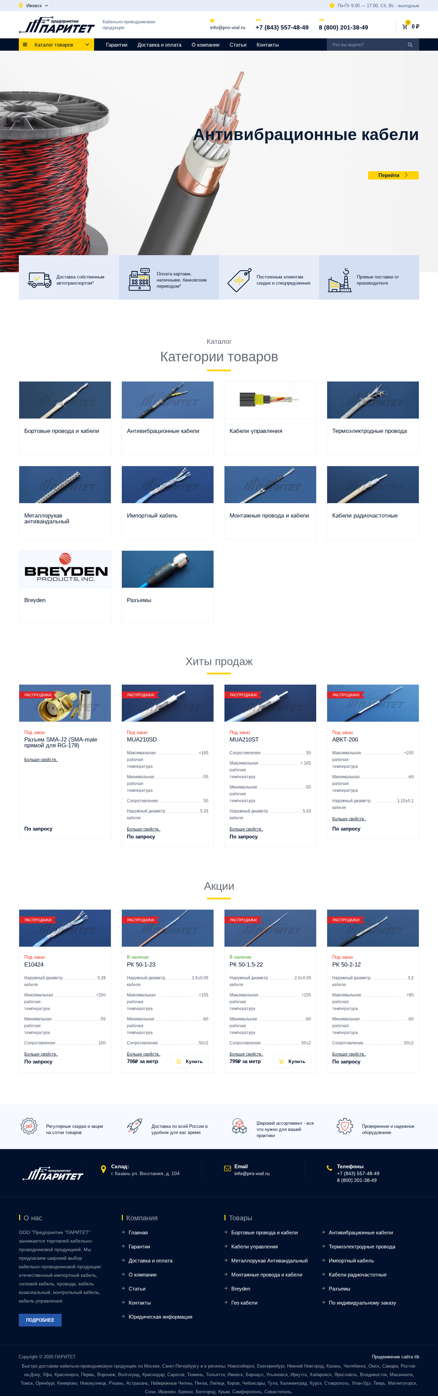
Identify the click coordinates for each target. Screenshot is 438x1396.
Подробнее (40, 1320)
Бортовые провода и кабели (264, 1232)
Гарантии (116, 45)
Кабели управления (254, 1246)
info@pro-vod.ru (227, 27)
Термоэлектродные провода (362, 1246)
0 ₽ (415, 26)
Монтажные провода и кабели (266, 1274)
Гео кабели (244, 1303)
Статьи (238, 45)
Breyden (240, 1289)
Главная (138, 1232)
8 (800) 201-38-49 (343, 27)
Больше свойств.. (41, 759)
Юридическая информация (160, 1317)
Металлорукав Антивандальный (269, 1260)
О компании (205, 45)
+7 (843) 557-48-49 (282, 27)
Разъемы (339, 1289)
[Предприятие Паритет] (57, 24)
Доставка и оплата (159, 45)
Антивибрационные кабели (361, 1232)
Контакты (268, 45)
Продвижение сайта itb (395, 1356)
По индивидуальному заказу (362, 1303)
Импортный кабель (351, 1260)
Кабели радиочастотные (358, 1274)
